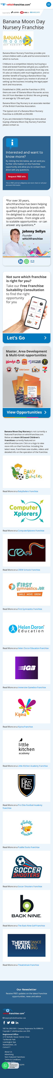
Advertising (9, 1054)
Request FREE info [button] (17, 176)
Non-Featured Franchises (15, 1057)
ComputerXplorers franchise (31, 530)
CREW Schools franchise (29, 569)
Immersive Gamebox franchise (32, 687)
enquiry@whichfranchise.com (15, 1018)
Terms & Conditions (13, 1059)
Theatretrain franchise (28, 965)
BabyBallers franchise (28, 491)
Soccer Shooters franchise (30, 886)
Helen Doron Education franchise (33, 648)
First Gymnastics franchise (30, 609)
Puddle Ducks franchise (28, 847)
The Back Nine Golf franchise (31, 925)
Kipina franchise (25, 726)
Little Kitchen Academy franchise (33, 766)
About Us (8, 1052)
